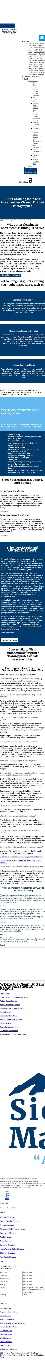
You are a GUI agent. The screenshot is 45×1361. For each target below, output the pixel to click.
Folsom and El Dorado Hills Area (35, 108)
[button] (42, 38)
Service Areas (33, 81)
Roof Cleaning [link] (5, 1237)
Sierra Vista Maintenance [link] (15, 1353)
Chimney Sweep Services (31, 64)
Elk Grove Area (35, 99)
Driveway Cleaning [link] (7, 1245)
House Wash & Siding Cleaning (12, 1249)
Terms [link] (14, 1355)
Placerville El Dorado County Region (36, 133)
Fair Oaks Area (34, 85)
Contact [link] (14, 649)
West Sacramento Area (9, 1031)
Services (27, 41)
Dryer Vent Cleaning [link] (8, 1233)
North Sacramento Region (37, 141)
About (26, 79)
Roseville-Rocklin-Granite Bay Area (14, 997)
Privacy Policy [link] (5, 1355)
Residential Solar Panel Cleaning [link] (12, 1229)
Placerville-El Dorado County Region (14, 1034)
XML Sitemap (24, 1355)
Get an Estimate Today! (11, 275)
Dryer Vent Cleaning (31, 58)
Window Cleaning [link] (7, 1217)
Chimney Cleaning (7, 1253)
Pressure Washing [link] (7, 1225)
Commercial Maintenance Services (38, 62)
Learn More (4, 511)
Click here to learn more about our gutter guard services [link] (21, 857)
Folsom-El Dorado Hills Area (11, 1020)
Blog (30, 166)
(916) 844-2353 (7, 26)
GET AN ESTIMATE (13, 973)
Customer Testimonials (32, 77)
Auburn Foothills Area (36, 162)
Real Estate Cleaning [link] (8, 1257)
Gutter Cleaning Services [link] (10, 1221)
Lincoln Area (5, 994)
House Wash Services (36, 50)
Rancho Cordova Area (36, 124)
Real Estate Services (36, 56)
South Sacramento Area (37, 151)
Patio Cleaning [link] (6, 1241)
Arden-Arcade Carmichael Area (12, 1008)
